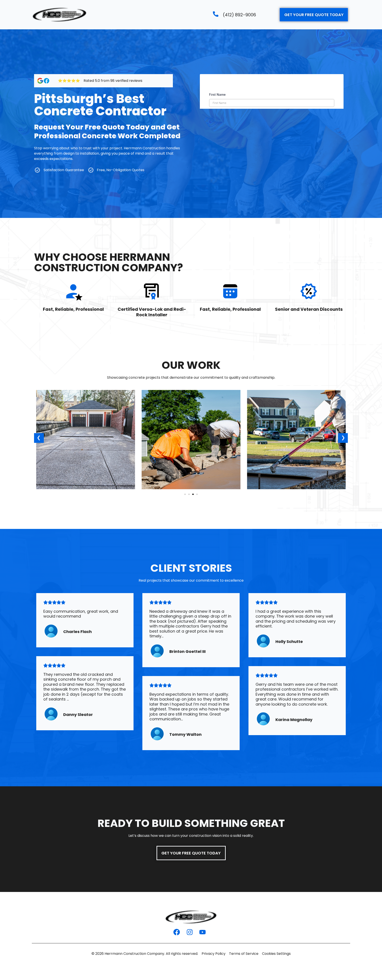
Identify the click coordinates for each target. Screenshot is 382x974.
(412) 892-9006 (239, 15)
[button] (39, 438)
